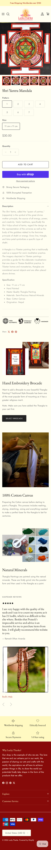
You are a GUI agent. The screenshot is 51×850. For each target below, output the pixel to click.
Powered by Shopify (26, 840)
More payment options (25, 181)
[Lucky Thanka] (25, 14)
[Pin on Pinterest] (16, 332)
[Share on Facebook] (12, 332)
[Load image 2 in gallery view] (25, 48)
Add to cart (25, 164)
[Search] (9, 14)
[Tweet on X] (9, 332)
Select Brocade (14, 418)
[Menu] (3, 14)
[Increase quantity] (16, 152)
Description (7, 206)
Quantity (6, 146)
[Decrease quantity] (4, 152)
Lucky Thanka (13, 840)
